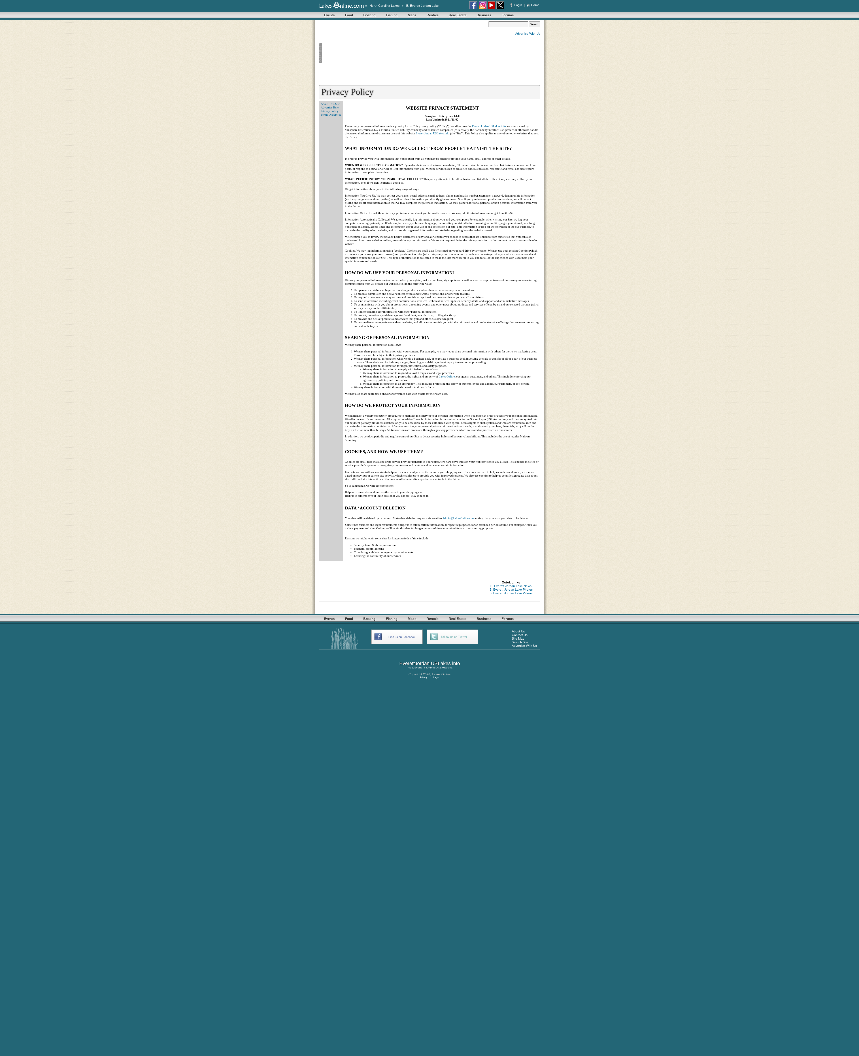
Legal (436, 677)
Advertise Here (330, 107)
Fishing (392, 15)
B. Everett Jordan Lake (422, 5)
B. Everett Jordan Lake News (511, 586)
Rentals (432, 15)
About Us (518, 631)
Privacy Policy (329, 111)
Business (484, 15)
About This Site (330, 104)
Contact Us (519, 635)
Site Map (518, 638)
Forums (508, 15)
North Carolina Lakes (385, 5)
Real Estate (457, 15)
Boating (369, 15)
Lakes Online (447, 376)
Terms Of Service (331, 114)
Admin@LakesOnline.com (458, 518)
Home (535, 5)
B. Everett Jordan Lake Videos (510, 593)
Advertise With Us (527, 33)
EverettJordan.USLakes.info (489, 126)
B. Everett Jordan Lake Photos (511, 589)
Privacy (423, 677)
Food (349, 15)
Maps (412, 15)
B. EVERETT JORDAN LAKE (427, 667)
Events (329, 15)
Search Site (520, 642)
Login (518, 5)
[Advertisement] (403, 52)
